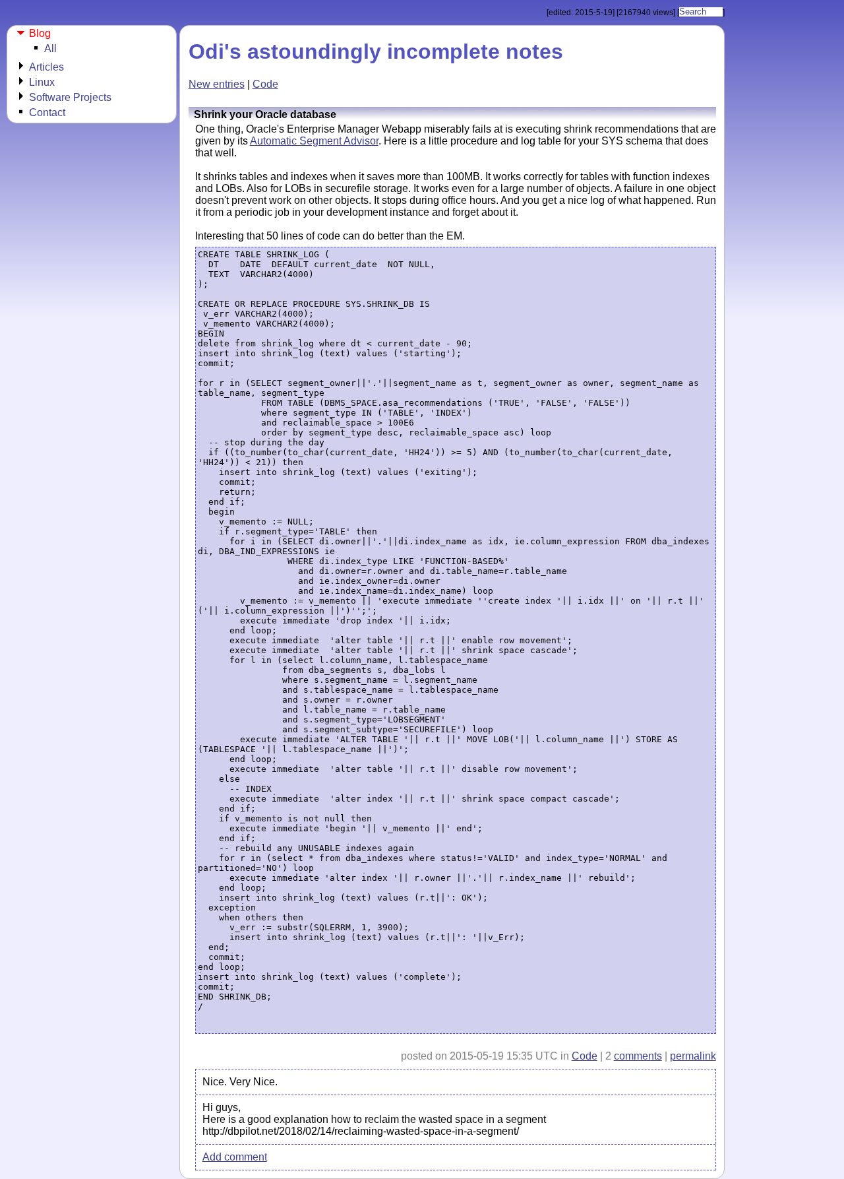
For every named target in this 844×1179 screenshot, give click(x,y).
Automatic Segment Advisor (314, 140)
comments (638, 1056)
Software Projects (70, 97)
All (50, 48)
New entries (217, 84)
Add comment (234, 1157)
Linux (42, 82)
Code (265, 84)
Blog (40, 33)
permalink (693, 1056)
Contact (47, 112)
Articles (46, 67)
